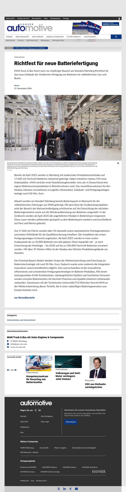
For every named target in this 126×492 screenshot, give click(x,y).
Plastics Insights (60, 448)
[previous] (8, 370)
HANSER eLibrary (69, 467)
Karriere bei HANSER (28, 467)
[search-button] (116, 37)
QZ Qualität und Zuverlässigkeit (84, 448)
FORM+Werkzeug (27, 448)
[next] (15, 370)
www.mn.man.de (17, 347)
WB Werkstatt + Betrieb (29, 452)
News (16, 86)
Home (9, 48)
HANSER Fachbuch (49, 467)
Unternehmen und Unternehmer (21, 320)
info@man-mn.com (18, 344)
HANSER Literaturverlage (50, 472)
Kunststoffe (44, 448)
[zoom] (118, 163)
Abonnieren (71, 422)
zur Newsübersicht (24, 298)
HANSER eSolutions (89, 467)
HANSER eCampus (27, 472)
